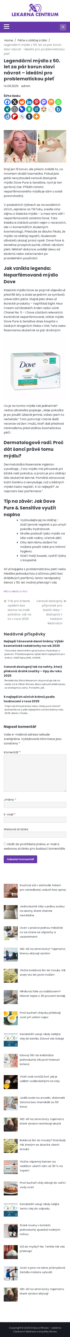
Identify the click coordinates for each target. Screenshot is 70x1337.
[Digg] (36, 109)
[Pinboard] (22, 109)
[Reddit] (22, 102)
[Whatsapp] (58, 102)
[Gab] (29, 109)
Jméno (10, 799)
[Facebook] (7, 102)
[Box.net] (58, 109)
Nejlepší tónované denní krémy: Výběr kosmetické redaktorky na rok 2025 (34, 643)
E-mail (9, 814)
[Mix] (51, 102)
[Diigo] (7, 116)
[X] (14, 102)
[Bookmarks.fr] (44, 109)
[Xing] (7, 109)
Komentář (12, 752)
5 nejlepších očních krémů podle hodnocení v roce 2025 (29, 699)
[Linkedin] (29, 102)
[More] (36, 116)
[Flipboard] (14, 116)
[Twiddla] (51, 109)
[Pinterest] (36, 102)
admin (25, 86)
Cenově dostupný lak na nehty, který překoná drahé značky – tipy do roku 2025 (33, 671)
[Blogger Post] (14, 109)
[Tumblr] (29, 116)
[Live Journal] (22, 116)
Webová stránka (16, 829)
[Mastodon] (44, 102)
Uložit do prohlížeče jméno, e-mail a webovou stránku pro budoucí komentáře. (35, 846)
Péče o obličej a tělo (15, 591)
